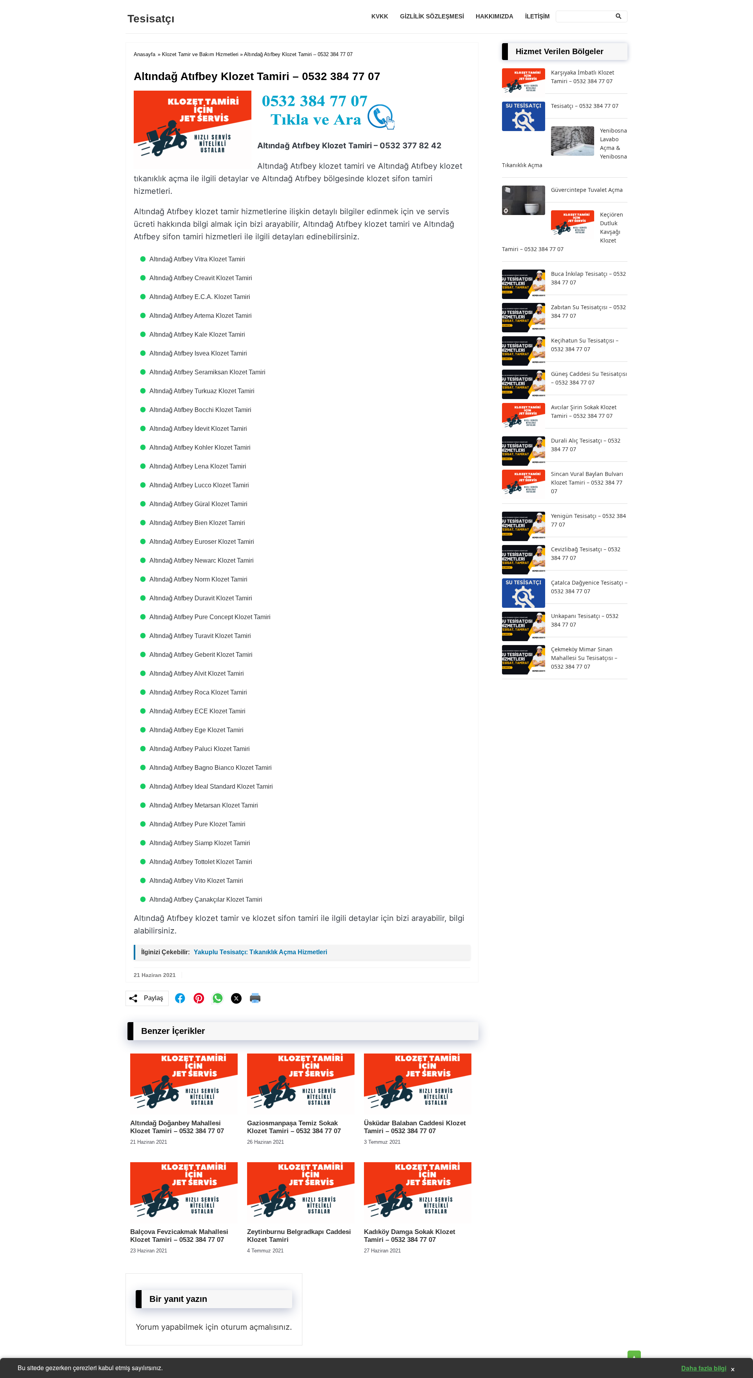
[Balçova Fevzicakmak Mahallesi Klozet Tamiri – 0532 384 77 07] (184, 1221)
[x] (236, 998)
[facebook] (180, 998)
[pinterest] (198, 998)
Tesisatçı (151, 19)
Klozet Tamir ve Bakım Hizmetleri (200, 54)
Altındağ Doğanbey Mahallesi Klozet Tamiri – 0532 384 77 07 (177, 1127)
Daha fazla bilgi (703, 1368)
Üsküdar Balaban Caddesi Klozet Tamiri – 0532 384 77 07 (415, 1127)
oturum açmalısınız (255, 1327)
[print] (255, 998)
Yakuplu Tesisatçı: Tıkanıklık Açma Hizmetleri (260, 952)
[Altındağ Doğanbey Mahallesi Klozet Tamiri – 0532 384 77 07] (184, 1112)
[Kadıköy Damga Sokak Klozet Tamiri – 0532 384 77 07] (417, 1221)
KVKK (379, 16)
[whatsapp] (217, 998)
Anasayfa (144, 54)
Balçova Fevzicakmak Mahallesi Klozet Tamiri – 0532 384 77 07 (179, 1235)
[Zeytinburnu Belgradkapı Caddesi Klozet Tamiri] (301, 1221)
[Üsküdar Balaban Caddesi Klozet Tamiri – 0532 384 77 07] (417, 1112)
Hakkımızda (494, 16)
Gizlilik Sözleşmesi (432, 16)
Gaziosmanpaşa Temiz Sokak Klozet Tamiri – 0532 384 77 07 (294, 1127)
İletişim (537, 16)
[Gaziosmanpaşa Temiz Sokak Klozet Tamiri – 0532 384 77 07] (301, 1112)
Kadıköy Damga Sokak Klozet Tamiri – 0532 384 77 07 (409, 1235)
